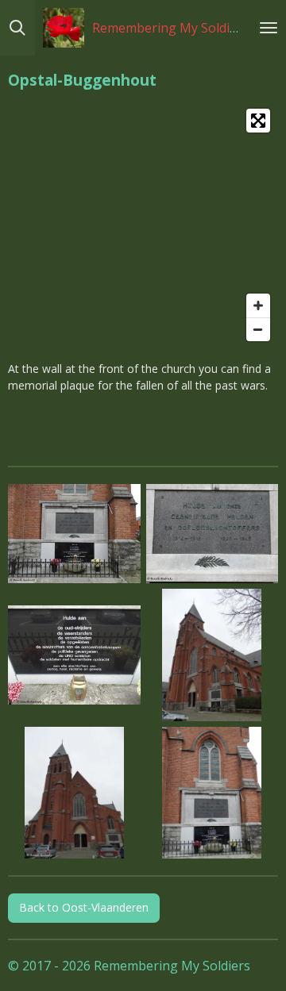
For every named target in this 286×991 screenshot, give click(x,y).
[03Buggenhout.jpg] (75, 655)
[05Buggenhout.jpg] (75, 793)
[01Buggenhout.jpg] (75, 534)
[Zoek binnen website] (17, 28)
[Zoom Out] (258, 329)
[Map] (143, 225)
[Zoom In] (258, 305)
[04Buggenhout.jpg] (212, 655)
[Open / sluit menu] (268, 28)
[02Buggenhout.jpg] (212, 534)
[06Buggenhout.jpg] (212, 793)
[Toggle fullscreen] (258, 121)
